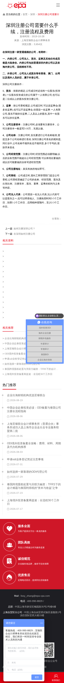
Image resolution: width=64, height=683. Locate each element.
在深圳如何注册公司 (24, 234)
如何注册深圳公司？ (24, 228)
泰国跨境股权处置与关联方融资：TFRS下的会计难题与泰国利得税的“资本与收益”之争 (31, 369)
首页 (25, 14)
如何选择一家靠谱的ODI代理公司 (21, 364)
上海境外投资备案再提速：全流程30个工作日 (27, 374)
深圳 (32, 14)
